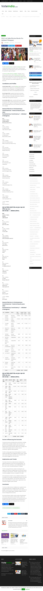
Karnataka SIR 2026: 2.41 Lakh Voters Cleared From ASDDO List (37, 60)
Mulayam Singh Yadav (32, 165)
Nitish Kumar (31, 167)
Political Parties (15, 11)
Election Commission (33, 221)
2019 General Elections (33, 178)
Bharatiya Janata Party (19, 75)
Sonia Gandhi (32, 254)
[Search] (40, 14)
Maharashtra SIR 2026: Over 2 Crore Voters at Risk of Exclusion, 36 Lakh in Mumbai (35, 49)
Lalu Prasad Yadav (32, 163)
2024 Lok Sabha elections (8, 66)
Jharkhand (31, 236)
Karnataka (36, 236)
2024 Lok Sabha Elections (7, 507)
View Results (36, 94)
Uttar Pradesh (38, 254)
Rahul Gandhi (31, 162)
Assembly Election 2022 (33, 193)
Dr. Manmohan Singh (33, 219)
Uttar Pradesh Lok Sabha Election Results (35, 261)
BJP (30, 214)
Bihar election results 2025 (34, 206)
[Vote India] (9, 6)
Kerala (31, 241)
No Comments (18, 42)
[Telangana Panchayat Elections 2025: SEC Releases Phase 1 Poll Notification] (14, 535)
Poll (2, 13)
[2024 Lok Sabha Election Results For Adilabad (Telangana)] (14, 54)
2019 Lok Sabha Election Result (35, 183)
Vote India (31, 263)
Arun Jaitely (31, 160)
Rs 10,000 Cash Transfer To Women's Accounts (34, 86)
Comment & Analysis (34, 11)
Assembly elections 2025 (34, 195)
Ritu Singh (6, 42)
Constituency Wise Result (34, 217)
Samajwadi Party (32, 252)
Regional (21, 11)
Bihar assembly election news (35, 200)
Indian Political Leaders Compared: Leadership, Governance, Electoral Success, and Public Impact (37, 138)
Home (3, 11)
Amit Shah (38, 187)
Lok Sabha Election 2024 (34, 243)
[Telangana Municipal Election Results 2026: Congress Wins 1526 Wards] (5, 535)
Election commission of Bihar (34, 223)
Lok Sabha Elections (16, 507)
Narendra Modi (31, 154)
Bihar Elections (32, 208)
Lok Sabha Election (37, 241)
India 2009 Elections (37, 227)
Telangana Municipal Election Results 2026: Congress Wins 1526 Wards (5, 541)
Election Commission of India (34, 225)
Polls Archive (31, 96)
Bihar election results (33, 204)
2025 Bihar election (33, 185)
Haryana (31, 227)
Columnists (10, 11)
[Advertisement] (21, 25)
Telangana (3, 35)
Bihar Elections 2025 (33, 210)
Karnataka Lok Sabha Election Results (35, 239)
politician (16, 86)
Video (25, 11)
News (6, 11)
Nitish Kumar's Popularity (35, 90)
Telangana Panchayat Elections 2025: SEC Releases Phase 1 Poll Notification (14, 541)
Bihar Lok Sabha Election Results (35, 212)
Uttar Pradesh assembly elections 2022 (35, 257)
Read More (27, 589)
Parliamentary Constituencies (34, 248)
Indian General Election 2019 (34, 229)
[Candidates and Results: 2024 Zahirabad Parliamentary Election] (24, 535)
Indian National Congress (34, 231)
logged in (6, 550)
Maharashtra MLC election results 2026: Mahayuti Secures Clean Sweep (38, 145)
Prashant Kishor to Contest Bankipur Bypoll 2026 (38, 67)
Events (29, 11)
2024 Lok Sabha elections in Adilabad (10, 73)
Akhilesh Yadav (31, 156)
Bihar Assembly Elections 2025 (35, 202)
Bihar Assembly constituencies (35, 197)
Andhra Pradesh (32, 189)
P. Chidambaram (32, 158)
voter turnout (23, 77)
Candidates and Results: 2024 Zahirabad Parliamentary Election (23, 541)
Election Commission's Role (35, 88)
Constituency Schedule (36, 214)
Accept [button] (23, 589)
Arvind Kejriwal (31, 169)
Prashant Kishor (31, 171)
